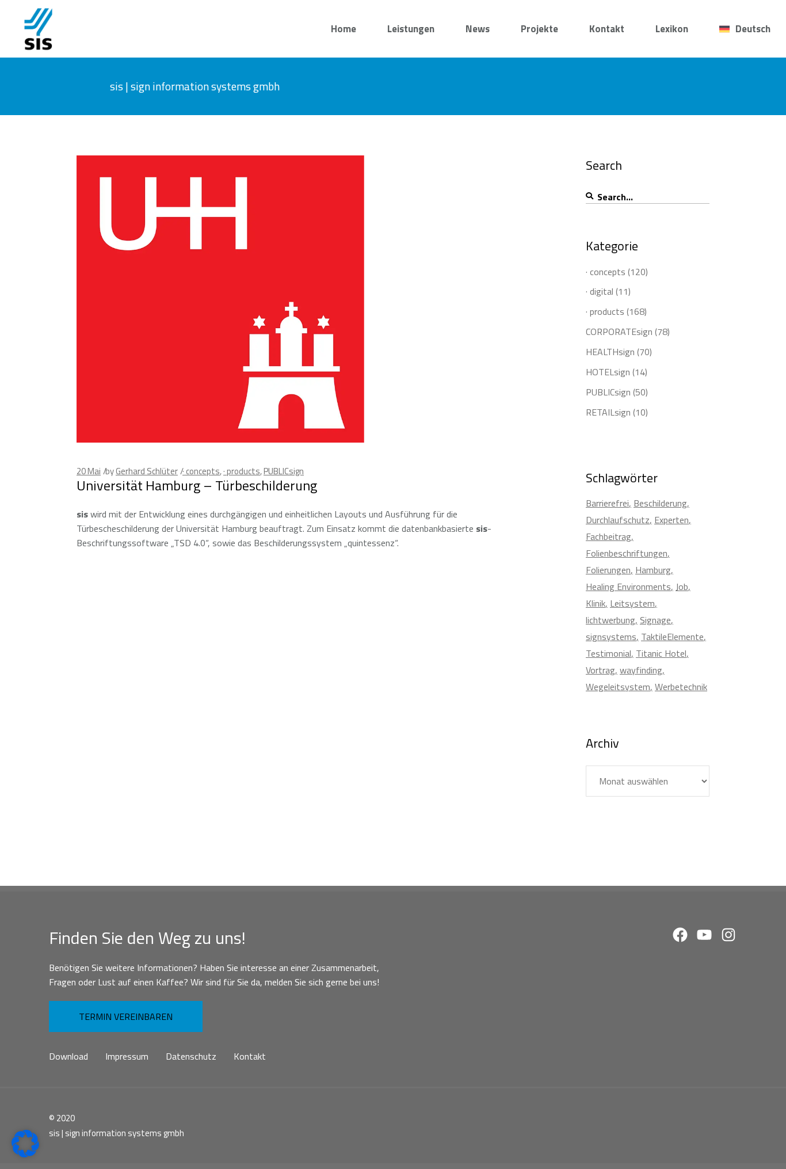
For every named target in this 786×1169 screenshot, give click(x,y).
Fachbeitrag (608, 536)
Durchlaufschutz (618, 520)
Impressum (126, 1056)
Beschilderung (660, 503)
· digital (599, 291)
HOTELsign (608, 372)
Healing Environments (628, 586)
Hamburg (653, 570)
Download (68, 1056)
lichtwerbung (610, 620)
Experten (671, 520)
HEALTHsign (610, 352)
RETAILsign (608, 412)
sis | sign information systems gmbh (116, 1133)
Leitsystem (632, 603)
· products (241, 471)
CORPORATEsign (619, 331)
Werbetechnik (681, 687)
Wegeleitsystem (618, 687)
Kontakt (250, 1056)
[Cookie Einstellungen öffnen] (25, 1154)
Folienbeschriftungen (626, 553)
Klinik (595, 603)
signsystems (611, 636)
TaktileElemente (672, 636)
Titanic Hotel (661, 653)
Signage (655, 620)
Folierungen (608, 570)
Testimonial (608, 653)
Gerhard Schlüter (147, 471)
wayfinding (641, 670)
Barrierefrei (607, 503)
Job (682, 586)
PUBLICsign (284, 471)
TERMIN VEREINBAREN (126, 1016)
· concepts (201, 471)
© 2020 (62, 1118)
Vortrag (600, 670)
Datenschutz (191, 1056)
